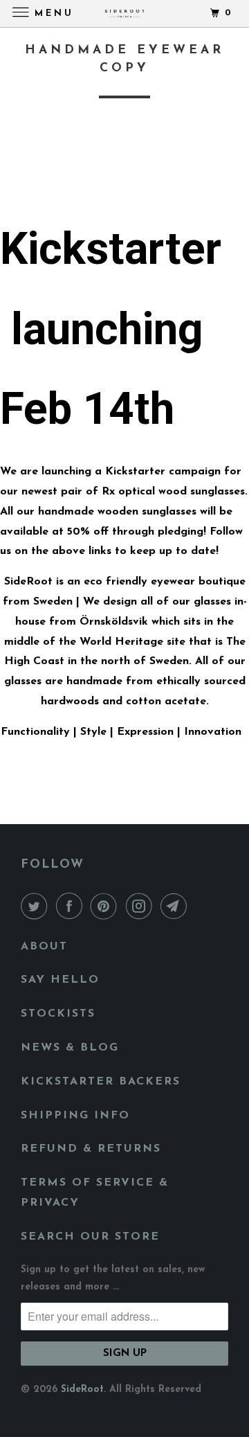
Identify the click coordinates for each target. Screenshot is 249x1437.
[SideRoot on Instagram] (142, 907)
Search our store (90, 1236)
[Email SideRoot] (176, 907)
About (44, 946)
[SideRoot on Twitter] (37, 907)
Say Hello (60, 979)
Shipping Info (75, 1115)
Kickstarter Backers (101, 1081)
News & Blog (70, 1047)
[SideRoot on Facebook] (72, 907)
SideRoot (82, 1389)
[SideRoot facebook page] (16, 185)
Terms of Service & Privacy (95, 1192)
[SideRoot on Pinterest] (106, 907)
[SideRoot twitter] (5, 185)
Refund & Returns (91, 1148)
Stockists (58, 1013)
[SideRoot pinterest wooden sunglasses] (27, 185)
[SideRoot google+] (38, 185)
